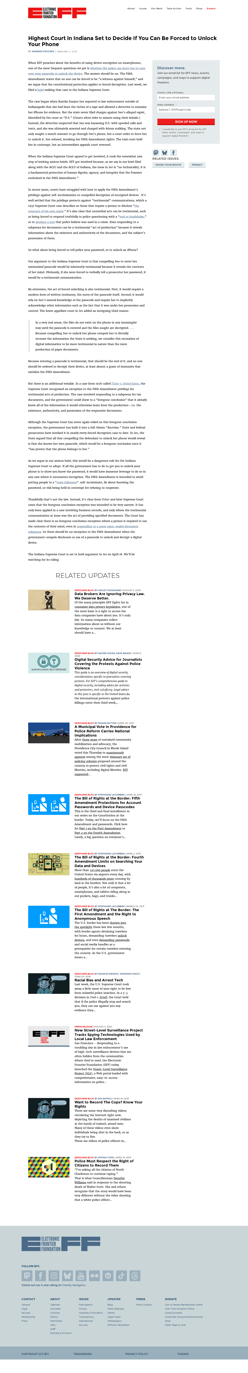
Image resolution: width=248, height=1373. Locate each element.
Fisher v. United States (125, 383)
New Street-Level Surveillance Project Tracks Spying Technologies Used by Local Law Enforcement (109, 1034)
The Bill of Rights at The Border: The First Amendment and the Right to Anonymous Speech (107, 914)
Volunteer (55, 1308)
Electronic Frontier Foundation (57, 15)
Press (25, 1320)
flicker (94, 1275)
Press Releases (116, 1308)
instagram (54, 1275)
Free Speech (86, 1304)
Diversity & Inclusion (61, 1333)
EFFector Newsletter (119, 1325)
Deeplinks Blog (84, 590)
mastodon (27, 1275)
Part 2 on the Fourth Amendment (97, 832)
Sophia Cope (106, 1157)
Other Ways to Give (175, 1325)
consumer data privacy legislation (97, 606)
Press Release (84, 1026)
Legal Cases (114, 1316)
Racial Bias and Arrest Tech (99, 980)
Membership (28, 1316)
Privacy (197, 164)
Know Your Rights (168, 164)
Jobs (53, 1325)
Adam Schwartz (108, 974)
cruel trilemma (67, 482)
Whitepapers (115, 1320)
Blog (110, 1304)
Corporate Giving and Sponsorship (184, 1316)
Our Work (156, 8)
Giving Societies (173, 1312)
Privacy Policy (136, 1354)
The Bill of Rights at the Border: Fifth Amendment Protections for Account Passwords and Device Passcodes (108, 802)
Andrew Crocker (43, 51)
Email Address (165, 104)
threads (135, 1275)
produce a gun (45, 222)
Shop (199, 8)
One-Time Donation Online (179, 1308)
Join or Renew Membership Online (183, 1304)
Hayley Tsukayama (109, 590)
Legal (24, 1308)
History (54, 1316)
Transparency (86, 1316)
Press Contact (144, 1304)
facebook (40, 1275)
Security (26, 1312)
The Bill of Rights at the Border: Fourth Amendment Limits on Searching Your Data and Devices (109, 861)
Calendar (55, 1304)
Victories (55, 1312)
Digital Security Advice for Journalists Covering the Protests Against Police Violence (108, 663)
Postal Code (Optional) (170, 92)
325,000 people (100, 870)
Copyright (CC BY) (35, 1354)
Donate (211, 8)
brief (40, 89)
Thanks (183, 1354)
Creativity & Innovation (91, 1312)
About (131, 8)
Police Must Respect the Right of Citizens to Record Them (104, 1163)
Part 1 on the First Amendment (100, 828)
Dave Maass (123, 653)
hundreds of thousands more (94, 878)
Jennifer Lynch (129, 974)
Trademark (83, 1354)
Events (111, 1312)
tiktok (121, 1275)
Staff (52, 1329)
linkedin (108, 1275)
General (26, 1304)
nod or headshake (132, 216)
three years (89, 739)
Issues (143, 8)
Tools (189, 8)
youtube (81, 1275)
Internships (56, 1320)
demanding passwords (114, 940)
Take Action (174, 8)
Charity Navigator (73, 1285)
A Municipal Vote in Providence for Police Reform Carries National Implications (105, 731)
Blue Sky (67, 1275)
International (86, 1320)
